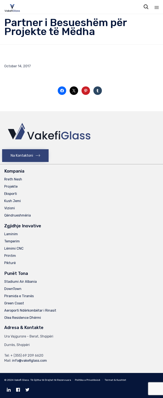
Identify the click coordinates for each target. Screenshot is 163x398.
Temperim (12, 241)
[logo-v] (49, 146)
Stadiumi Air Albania (20, 282)
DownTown (12, 289)
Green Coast (14, 303)
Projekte (11, 186)
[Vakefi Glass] (12, 7)
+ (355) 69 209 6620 (26, 355)
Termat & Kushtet (115, 379)
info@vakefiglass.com (29, 361)
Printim (10, 256)
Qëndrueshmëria (17, 215)
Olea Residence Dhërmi (22, 318)
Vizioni (9, 208)
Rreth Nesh (13, 179)
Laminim (11, 234)
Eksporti (10, 194)
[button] (25, 155)
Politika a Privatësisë (87, 379)
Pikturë (10, 263)
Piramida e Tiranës (19, 296)
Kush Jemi (12, 201)
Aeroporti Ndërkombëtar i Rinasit (30, 310)
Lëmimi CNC (14, 248)
